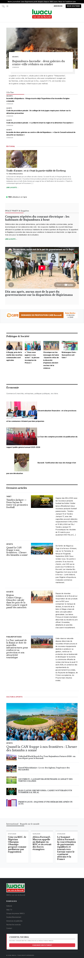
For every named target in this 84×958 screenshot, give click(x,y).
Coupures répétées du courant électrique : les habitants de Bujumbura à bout (37, 218)
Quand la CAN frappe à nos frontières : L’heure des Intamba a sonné (17, 551)
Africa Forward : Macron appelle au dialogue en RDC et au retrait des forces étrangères (42, 843)
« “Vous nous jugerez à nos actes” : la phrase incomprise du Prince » (32, 357)
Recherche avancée (13, 925)
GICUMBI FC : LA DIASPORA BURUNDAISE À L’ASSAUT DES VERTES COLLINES (45, 780)
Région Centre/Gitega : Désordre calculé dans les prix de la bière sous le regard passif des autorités (16, 601)
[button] (7, 5)
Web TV (9, 910)
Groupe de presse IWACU (15, 913)
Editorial (9, 906)
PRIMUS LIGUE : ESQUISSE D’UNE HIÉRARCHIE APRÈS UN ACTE (45, 803)
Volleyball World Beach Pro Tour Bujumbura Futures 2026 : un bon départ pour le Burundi (46, 757)
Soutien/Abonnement (13, 917)
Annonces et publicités (14, 921)
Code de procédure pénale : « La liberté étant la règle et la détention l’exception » (39, 123)
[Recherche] (3, 5)
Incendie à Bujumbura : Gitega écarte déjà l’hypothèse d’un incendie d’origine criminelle (37, 99)
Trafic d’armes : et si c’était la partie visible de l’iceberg (36, 170)
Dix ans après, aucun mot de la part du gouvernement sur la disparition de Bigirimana (39, 293)
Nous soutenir (73, 6)
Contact (9, 928)
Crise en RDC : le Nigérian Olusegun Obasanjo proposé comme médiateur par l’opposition (17, 844)
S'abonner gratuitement (42, 945)
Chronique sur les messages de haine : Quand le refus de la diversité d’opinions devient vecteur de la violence (51, 360)
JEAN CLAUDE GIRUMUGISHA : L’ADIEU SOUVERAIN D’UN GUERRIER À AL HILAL (45, 791)
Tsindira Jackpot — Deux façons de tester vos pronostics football (17, 504)
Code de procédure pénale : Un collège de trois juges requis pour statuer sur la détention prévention (38, 111)
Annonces (58, 6)
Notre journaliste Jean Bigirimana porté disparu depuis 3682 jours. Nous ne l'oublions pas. (42, 1)
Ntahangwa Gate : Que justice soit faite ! (69, 355)
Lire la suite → (12, 187)
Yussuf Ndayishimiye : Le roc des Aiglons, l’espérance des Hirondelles (44, 769)
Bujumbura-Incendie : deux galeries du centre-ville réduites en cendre (38, 63)
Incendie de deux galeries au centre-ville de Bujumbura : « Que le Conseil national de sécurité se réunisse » (40, 133)
